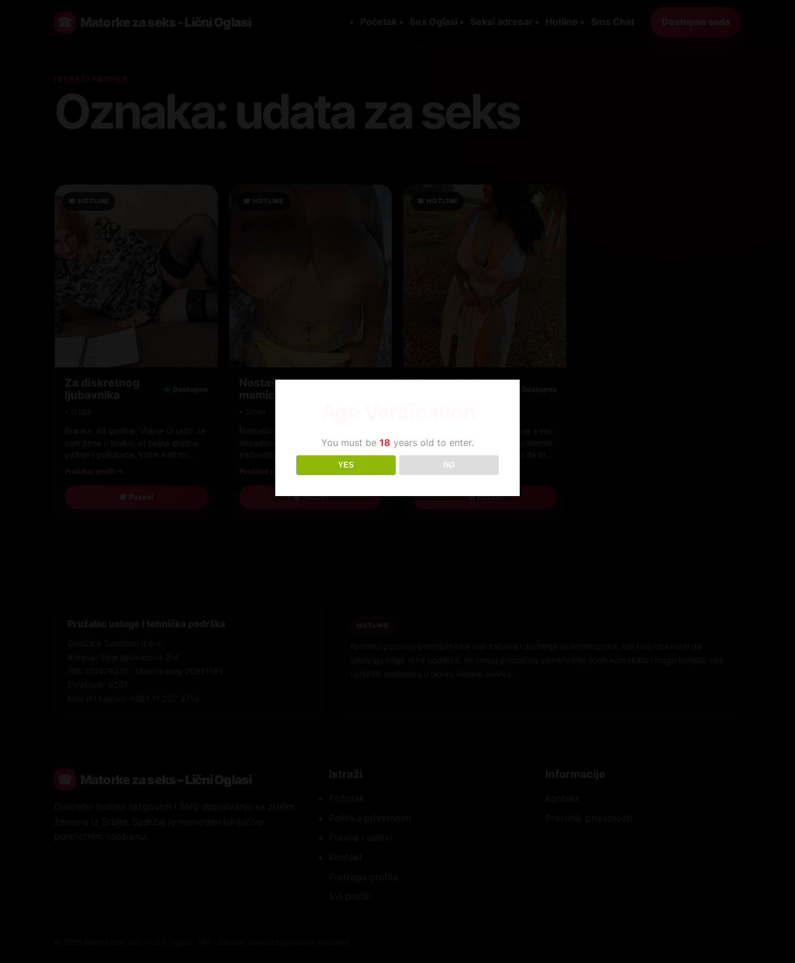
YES (346, 465)
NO (449, 465)
